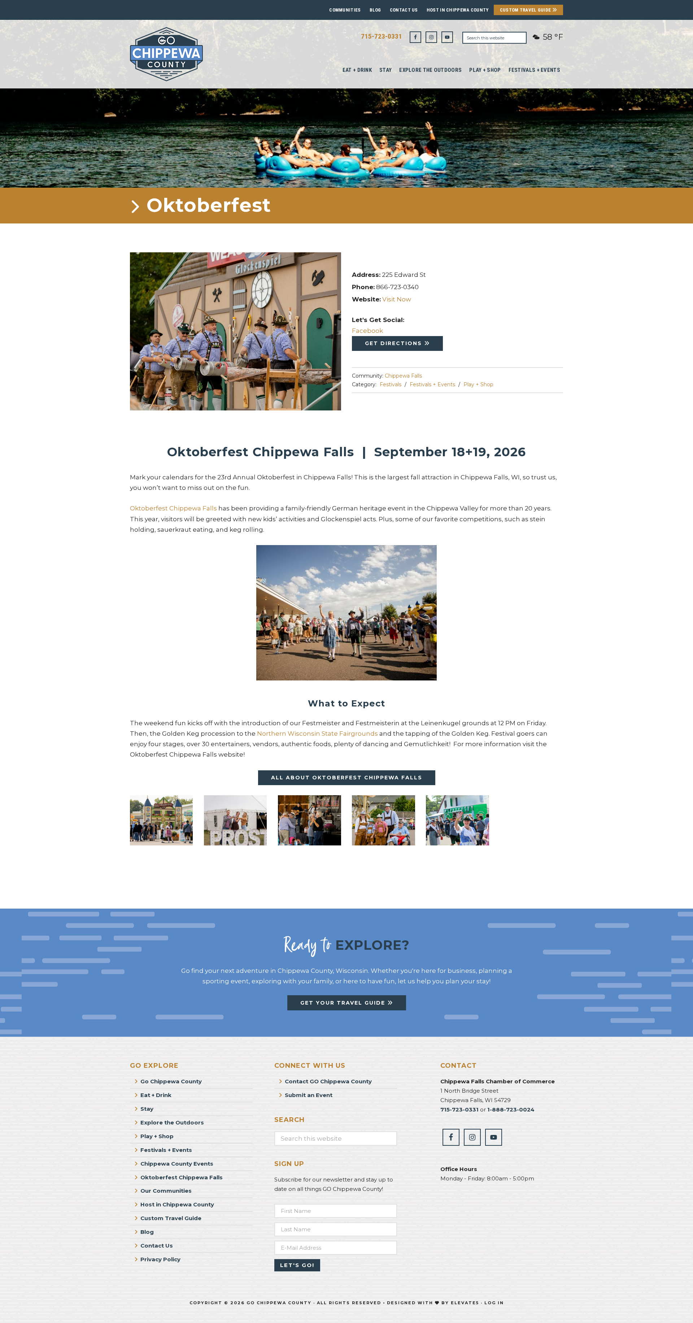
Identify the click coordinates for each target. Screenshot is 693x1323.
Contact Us (404, 10)
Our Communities (166, 1190)
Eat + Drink (155, 1095)
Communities (345, 10)
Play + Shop (478, 384)
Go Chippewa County (171, 1081)
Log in (494, 1302)
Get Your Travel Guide (343, 1003)
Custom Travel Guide (526, 10)
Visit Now (396, 299)
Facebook (367, 330)
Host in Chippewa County (458, 10)
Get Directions (394, 343)
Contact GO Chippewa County (328, 1081)
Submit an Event (308, 1095)
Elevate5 (465, 1302)
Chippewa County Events (176, 1163)
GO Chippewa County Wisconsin (184, 54)
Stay (146, 1108)
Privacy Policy (160, 1259)
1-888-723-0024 (511, 1109)
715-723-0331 (381, 36)
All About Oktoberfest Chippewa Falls (346, 777)
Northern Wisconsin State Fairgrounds (317, 733)
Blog (375, 10)
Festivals (390, 384)
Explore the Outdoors (172, 1122)
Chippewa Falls (403, 376)
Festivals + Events (432, 384)
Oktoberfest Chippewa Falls (173, 508)
